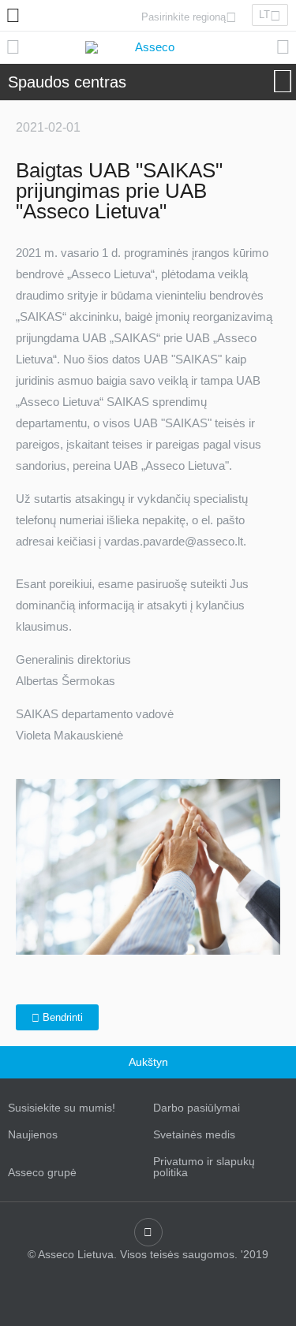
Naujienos (33, 1134)
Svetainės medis (194, 1134)
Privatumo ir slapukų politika (204, 1167)
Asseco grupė (42, 1172)
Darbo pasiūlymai (196, 1107)
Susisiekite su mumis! (61, 1107)
